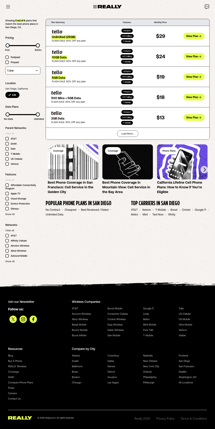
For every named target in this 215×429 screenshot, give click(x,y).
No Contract (53, 209)
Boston (76, 377)
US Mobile (184, 319)
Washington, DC (188, 377)
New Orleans (150, 360)
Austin (75, 360)
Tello (181, 308)
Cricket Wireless (117, 319)
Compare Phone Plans (20, 382)
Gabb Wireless (116, 330)
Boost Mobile (115, 308)
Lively (146, 313)
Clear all (9, 133)
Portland (183, 355)
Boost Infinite (79, 335)
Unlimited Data (54, 214)
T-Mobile (160, 209)
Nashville (148, 355)
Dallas (111, 360)
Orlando (147, 371)
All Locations (186, 382)
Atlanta (76, 355)
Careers (12, 393)
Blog (10, 355)
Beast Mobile (79, 324)
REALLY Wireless (17, 366)
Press (11, 387)
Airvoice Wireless (81, 313)
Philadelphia (149, 377)
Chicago (76, 382)
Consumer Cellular (118, 313)
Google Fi (200, 209)
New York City (151, 366)
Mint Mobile (149, 324)
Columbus (113, 355)
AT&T (134, 209)
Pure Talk (148, 330)
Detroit (111, 371)
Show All (10, 214)
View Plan (192, 36)
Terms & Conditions (194, 418)
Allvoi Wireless (80, 319)
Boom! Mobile (80, 330)
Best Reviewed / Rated (95, 209)
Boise (75, 371)
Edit (14, 95)
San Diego (184, 360)
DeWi (11, 377)
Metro (134, 214)
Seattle (182, 371)
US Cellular (185, 313)
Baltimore (77, 366)
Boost (173, 209)
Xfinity (171, 214)
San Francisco (186, 366)
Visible (182, 335)
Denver (111, 366)
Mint (145, 214)
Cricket (186, 209)
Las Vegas (113, 382)
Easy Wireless (115, 324)
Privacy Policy (165, 418)
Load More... (127, 133)
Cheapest (70, 209)
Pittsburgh (148, 382)
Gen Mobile (114, 335)
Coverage (13, 371)
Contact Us (14, 398)
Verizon (146, 209)
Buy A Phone (15, 360)
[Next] (204, 169)
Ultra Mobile (185, 324)
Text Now (158, 214)
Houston (112, 377)
